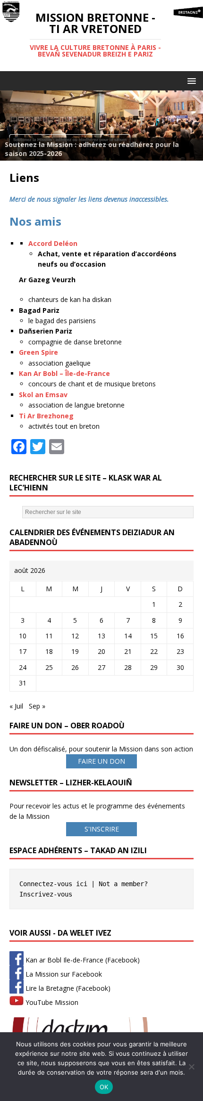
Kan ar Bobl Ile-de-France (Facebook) (82, 959)
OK (104, 1087)
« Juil (16, 705)
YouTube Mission (51, 1002)
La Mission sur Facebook (63, 974)
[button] (190, 80)
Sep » (37, 705)
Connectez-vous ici (53, 884)
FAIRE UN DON (101, 761)
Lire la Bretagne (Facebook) (67, 988)
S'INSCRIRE (102, 828)
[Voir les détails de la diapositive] (101, 125)
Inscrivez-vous (45, 894)
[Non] (191, 1066)
